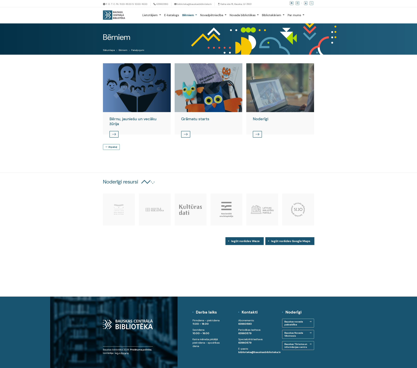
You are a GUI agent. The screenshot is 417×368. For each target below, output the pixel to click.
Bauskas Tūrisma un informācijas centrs (295, 345)
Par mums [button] (295, 15)
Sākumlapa (109, 50)
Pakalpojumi (137, 50)
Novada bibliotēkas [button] (243, 15)
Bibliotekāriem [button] (272, 15)
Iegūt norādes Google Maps (290, 242)
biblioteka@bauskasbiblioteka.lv (194, 4)
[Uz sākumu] (114, 15)
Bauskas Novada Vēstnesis (293, 334)
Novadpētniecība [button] (212, 15)
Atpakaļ (112, 146)
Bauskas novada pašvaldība (293, 323)
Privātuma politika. (141, 349)
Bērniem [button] (188, 15)
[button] (305, 3)
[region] (208, 267)
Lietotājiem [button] (150, 15)
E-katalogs (171, 15)
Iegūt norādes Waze (245, 241)
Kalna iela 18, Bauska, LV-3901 (236, 4)
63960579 (245, 333)
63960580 (162, 4)
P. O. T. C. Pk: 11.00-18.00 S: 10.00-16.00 (126, 4)
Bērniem (123, 50)
